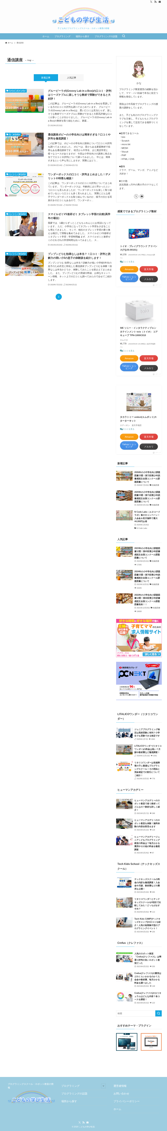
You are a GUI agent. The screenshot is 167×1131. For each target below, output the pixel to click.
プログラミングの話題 (74, 1093)
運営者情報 (120, 1085)
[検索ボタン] (123, 36)
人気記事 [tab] (71, 77)
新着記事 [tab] (45, 77)
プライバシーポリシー (127, 1101)
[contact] (160, 2)
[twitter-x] (151, 2)
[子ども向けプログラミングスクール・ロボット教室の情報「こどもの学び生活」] (83, 16)
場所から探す (69, 1101)
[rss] (155, 2)
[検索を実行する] (158, 1013)
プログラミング (70, 1085)
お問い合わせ (121, 1093)
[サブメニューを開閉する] (103, 1086)
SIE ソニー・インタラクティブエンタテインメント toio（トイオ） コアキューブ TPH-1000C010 (139, 332)
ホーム (117, 1109)
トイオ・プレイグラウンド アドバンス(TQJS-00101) (138, 248)
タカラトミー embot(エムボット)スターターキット (138, 419)
